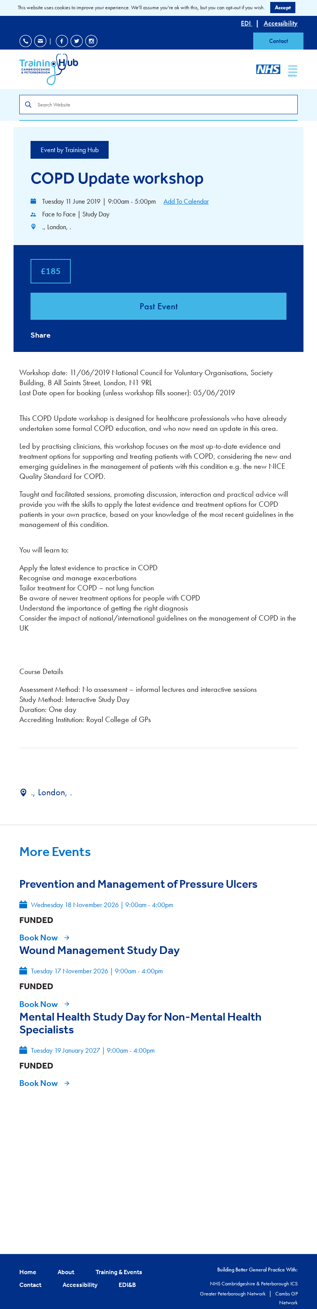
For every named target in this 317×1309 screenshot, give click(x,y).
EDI (246, 23)
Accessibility (281, 23)
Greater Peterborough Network (233, 1293)
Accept (283, 7)
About (66, 1272)
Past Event (159, 306)
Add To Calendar (186, 201)
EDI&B (127, 1284)
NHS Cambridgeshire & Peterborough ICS (254, 1283)
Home (27, 1272)
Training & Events (118, 1272)
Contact (278, 41)
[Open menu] (293, 69)
